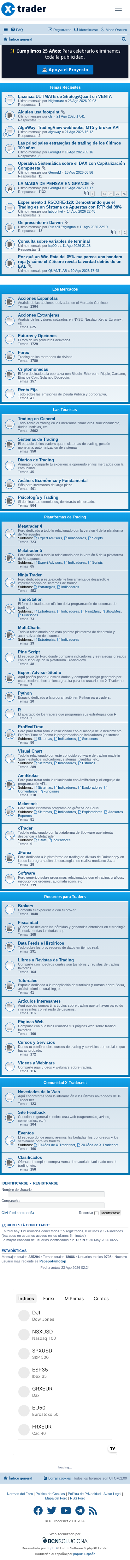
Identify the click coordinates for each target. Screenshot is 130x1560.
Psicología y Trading (38, 497)
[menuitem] (16, 30)
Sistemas (45, 739)
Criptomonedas (33, 369)
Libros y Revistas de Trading (46, 960)
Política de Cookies (50, 1494)
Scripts (97, 538)
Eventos (26, 1133)
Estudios (88, 763)
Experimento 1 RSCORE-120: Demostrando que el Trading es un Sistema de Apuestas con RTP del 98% (70, 204)
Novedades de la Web (39, 1091)
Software (26, 873)
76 (124, 194)
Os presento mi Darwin (40, 222)
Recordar (86, 1213)
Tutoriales (27, 980)
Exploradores (92, 787)
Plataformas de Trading (65, 517)
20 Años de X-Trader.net (99, 1145)
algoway (54, 132)
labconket (55, 211)
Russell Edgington (62, 227)
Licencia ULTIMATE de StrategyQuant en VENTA (65, 96)
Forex (23, 352)
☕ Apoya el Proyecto (65, 70)
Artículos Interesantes (39, 1001)
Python (25, 693)
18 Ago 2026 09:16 (79, 152)
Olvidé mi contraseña (18, 1213)
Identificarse (15, 1183)
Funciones (30, 615)
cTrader (25, 828)
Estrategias (46, 587)
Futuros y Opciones (37, 335)
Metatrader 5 (30, 550)
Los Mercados (65, 289)
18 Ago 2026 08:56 (79, 172)
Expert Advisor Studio (39, 672)
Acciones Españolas (38, 298)
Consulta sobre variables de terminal (54, 241)
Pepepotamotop (52, 1261)
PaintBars (92, 611)
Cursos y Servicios (36, 1042)
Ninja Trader (30, 575)
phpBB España (84, 1554)
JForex (24, 852)
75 (117, 194)
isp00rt (53, 245)
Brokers (25, 905)
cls (50, 116)
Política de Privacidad (84, 1494)
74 (110, 194)
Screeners (90, 739)
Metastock (28, 803)
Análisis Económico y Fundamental (53, 480)
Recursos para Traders (65, 897)
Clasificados (30, 1157)
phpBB (52, 1548)
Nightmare (56, 101)
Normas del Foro (20, 1494)
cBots (42, 840)
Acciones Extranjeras (38, 315)
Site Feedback (31, 1112)
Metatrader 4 (30, 526)
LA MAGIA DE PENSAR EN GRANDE (53, 183)
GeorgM (54, 152)
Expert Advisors (50, 538)
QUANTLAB (57, 271)
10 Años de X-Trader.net (56, 1145)
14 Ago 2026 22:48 (81, 211)
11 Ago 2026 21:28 (76, 245)
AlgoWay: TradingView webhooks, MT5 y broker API (69, 127)
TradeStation (30, 599)
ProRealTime (30, 726)
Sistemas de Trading (38, 439)
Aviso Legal (112, 1494)
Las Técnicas (65, 410)
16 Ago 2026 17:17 (79, 188)
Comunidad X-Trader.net (65, 1083)
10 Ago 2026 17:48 (85, 271)
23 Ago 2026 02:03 (82, 101)
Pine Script (29, 652)
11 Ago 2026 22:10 (94, 227)
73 (104, 194)
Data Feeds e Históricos (41, 943)
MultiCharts (29, 627)
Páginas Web (31, 1021)
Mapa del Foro (56, 1498)
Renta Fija (28, 390)
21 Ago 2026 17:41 (70, 116)
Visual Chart (30, 751)
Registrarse (45, 1183)
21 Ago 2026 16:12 (79, 132)
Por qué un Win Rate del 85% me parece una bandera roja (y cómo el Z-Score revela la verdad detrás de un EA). (70, 261)
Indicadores (77, 538)
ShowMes (113, 611)
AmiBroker (28, 775)
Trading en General (36, 418)
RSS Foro (77, 1498)
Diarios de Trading (36, 460)
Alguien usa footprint (38, 112)
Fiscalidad (28, 922)
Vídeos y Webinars (36, 1063)
